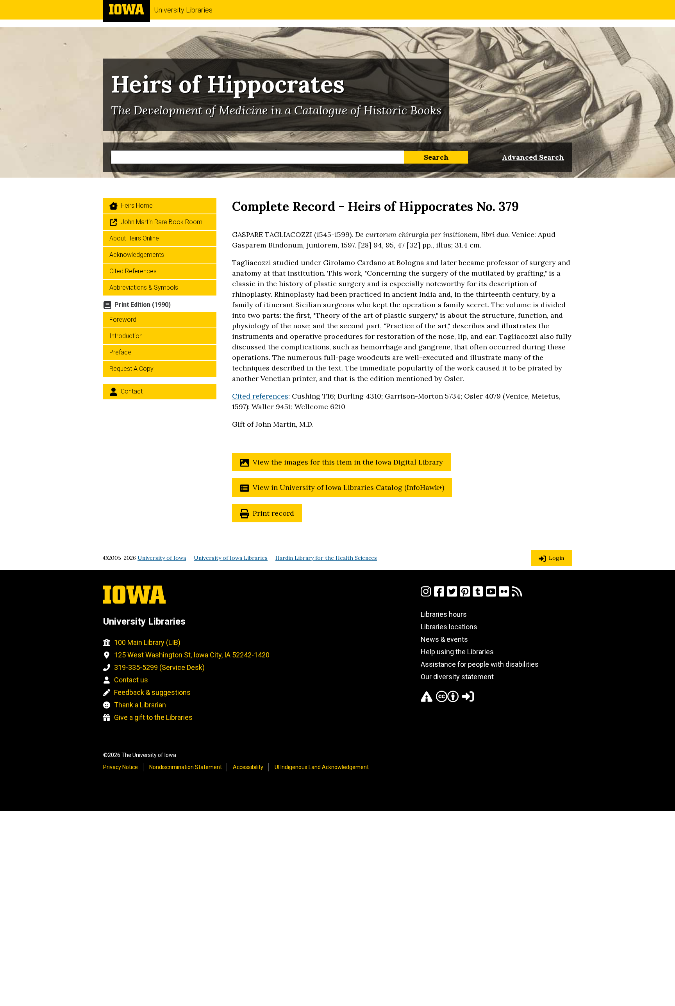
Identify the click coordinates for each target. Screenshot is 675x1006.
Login (556, 557)
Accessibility (248, 767)
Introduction (126, 336)
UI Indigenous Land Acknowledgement (322, 767)
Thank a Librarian (140, 705)
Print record (273, 513)
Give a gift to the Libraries (153, 717)
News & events (444, 639)
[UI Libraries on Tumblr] (478, 595)
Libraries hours (444, 614)
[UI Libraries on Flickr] (504, 595)
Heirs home (137, 205)
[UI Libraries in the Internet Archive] (426, 700)
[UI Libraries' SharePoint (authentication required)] (468, 700)
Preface (120, 352)
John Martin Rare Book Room (161, 222)
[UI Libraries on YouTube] (491, 595)
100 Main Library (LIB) (147, 642)
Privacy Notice (120, 767)
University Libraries (183, 10)
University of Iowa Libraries (231, 557)
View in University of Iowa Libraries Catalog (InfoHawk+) (348, 487)
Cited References (133, 271)
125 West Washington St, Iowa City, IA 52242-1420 (192, 655)
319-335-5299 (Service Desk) (159, 667)
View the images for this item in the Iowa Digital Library (348, 462)
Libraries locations (449, 627)
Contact (132, 391)
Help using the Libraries (457, 652)
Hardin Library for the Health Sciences (326, 557)
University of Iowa (162, 557)
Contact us (131, 680)
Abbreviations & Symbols (143, 287)
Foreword (122, 319)
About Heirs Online (134, 238)
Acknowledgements (136, 254)
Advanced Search (533, 157)
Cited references (260, 396)
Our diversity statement (457, 677)
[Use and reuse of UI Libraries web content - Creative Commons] (447, 700)
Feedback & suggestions (152, 692)
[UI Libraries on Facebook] (439, 595)
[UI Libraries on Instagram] (426, 595)
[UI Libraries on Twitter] (452, 595)
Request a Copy (131, 368)
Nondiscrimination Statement (185, 767)
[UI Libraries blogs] (517, 595)
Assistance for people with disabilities (480, 664)
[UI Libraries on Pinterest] (465, 595)
